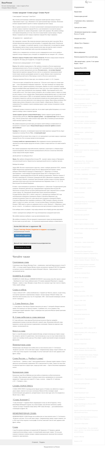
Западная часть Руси (80, 38)
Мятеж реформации (79, 52)
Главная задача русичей (80, 16)
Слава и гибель (19, 289)
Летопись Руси (78, 48)
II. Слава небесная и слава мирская (29, 317)
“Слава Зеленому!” (21, 399)
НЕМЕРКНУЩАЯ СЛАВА (24, 413)
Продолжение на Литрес (82, 73)
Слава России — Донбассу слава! (28, 358)
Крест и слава (19, 330)
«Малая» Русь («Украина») (81, 43)
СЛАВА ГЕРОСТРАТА (23, 385)
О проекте (35, 442)
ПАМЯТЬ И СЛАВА (22, 276)
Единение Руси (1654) (80, 68)
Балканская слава (21, 372)
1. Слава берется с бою (23, 303)
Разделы (42, 442)
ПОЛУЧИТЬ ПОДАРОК (23, 235)
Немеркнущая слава (22, 344)
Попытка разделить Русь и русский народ (86, 57)
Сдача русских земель (80, 27)
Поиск (88, 2)
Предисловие (78, 12)
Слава (15, 427)
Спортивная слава (21, 262)
